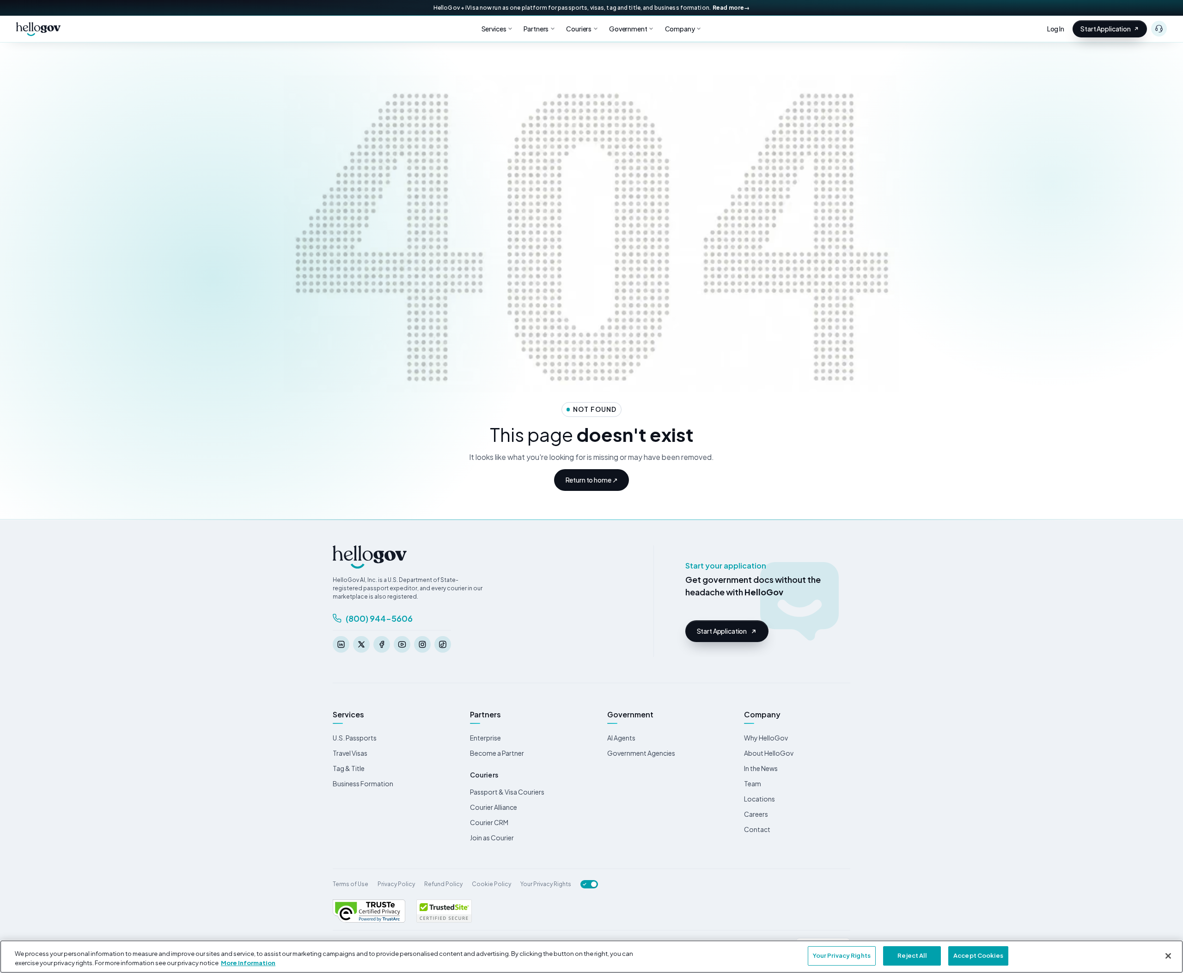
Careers (756, 814)
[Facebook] (381, 644)
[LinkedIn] (341, 644)
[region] (591, 956)
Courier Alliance (493, 807)
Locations (759, 799)
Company (680, 28)
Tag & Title (349, 768)
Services (494, 28)
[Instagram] (422, 644)
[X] (361, 644)
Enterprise (485, 738)
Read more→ (731, 7)
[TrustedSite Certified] (444, 911)
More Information (248, 963)
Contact (757, 829)
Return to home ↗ (592, 480)
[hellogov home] (38, 29)
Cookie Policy (491, 884)
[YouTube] (402, 644)
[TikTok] (442, 644)
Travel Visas (350, 753)
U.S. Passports (355, 738)
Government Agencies (641, 753)
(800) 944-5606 (379, 618)
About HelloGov (768, 753)
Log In (1055, 28)
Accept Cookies (978, 955)
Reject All (911, 955)
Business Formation (363, 783)
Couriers (579, 28)
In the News (761, 768)
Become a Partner (497, 753)
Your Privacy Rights (545, 884)
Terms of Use (350, 884)
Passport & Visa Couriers (507, 792)
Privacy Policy (396, 884)
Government (628, 28)
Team (752, 783)
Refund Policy (443, 884)
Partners (536, 28)
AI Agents (621, 738)
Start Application (1105, 28)
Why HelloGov (766, 738)
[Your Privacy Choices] (589, 884)
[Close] (1168, 956)
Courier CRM (489, 822)
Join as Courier (492, 837)
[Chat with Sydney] (1159, 29)
